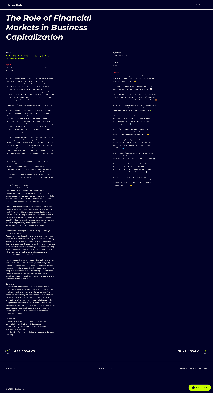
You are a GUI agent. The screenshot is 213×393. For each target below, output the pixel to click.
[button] (200, 5)
